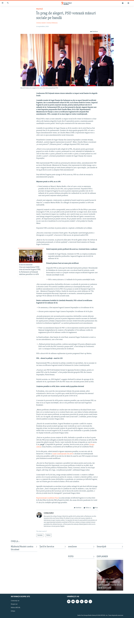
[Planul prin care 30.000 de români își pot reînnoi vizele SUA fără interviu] (110, 575)
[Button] (94, 31)
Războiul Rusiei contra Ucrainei (22, 548)
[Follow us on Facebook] (68, 601)
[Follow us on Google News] (86, 601)
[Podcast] (128, 3)
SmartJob (101, 546)
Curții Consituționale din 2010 (62, 454)
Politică (39, 9)
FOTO (70, 556)
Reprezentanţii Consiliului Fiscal (47, 498)
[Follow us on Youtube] (73, 601)
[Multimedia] (123, 3)
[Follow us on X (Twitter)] (90, 601)
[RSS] (81, 601)
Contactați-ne (15, 601)
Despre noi (14, 604)
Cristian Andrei (41, 23)
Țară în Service (46, 546)
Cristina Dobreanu (52, 23)
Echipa (13, 611)
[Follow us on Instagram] (77, 601)
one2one (72, 546)
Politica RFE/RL (15, 607)
